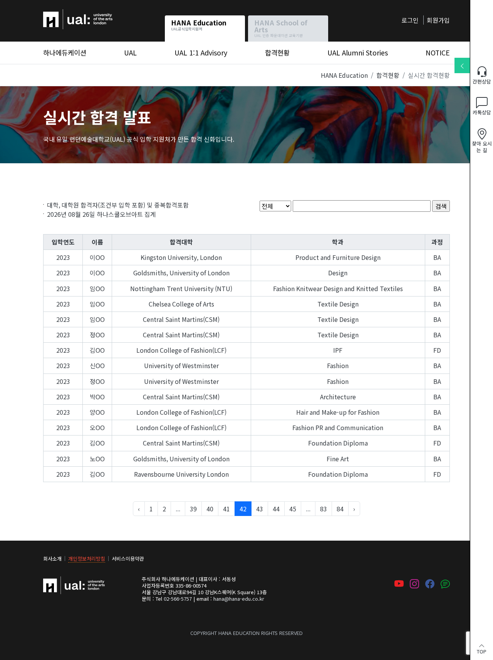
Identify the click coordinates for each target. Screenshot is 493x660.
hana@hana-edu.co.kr (238, 598)
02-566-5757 (178, 598)
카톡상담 (482, 112)
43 (259, 508)
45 (292, 508)
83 (323, 508)
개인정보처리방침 (86, 558)
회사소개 (52, 558)
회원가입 (438, 20)
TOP (481, 651)
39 (193, 508)
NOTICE (438, 52)
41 (226, 508)
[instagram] (414, 584)
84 (340, 508)
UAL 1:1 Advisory (200, 52)
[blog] (445, 584)
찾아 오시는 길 (482, 147)
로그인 (410, 20)
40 (209, 508)
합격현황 (277, 52)
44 (276, 508)
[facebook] (429, 584)
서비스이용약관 (128, 558)
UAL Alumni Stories (357, 52)
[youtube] (399, 584)
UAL (130, 52)
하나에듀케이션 (63, 13)
